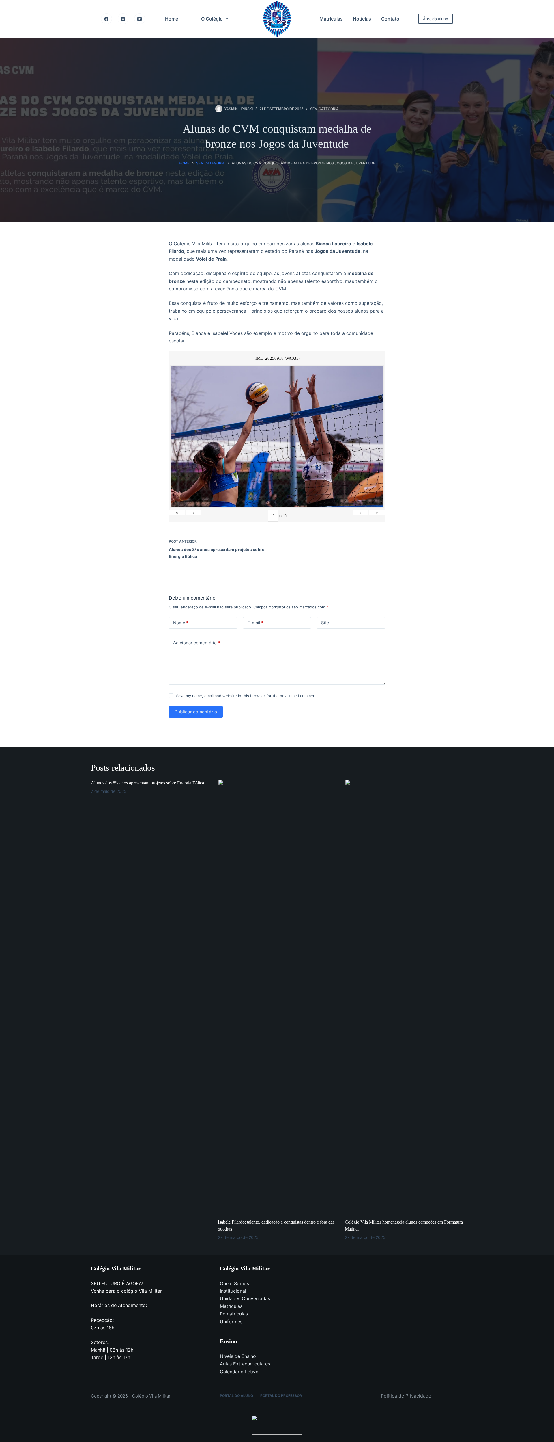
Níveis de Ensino (238, 1356)
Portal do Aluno (236, 1395)
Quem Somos (234, 1283)
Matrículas (331, 19)
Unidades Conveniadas (245, 1298)
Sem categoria (324, 109)
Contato (390, 19)
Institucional (233, 1291)
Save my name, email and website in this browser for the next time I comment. (247, 695)
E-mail (255, 623)
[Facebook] (106, 18)
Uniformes (231, 1321)
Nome (180, 623)
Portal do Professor (281, 1395)
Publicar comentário (196, 711)
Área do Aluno (435, 18)
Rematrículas (234, 1314)
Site (325, 623)
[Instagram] (123, 18)
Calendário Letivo (239, 1371)
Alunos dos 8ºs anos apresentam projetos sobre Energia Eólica (147, 782)
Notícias (362, 19)
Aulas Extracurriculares (245, 1364)
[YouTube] (139, 18)
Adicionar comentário (196, 642)
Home (171, 19)
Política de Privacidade (406, 1396)
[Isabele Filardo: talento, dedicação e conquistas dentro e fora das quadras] (277, 996)
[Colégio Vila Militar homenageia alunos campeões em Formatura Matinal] (404, 996)
